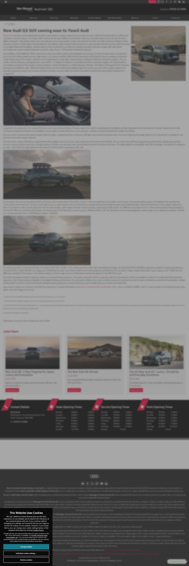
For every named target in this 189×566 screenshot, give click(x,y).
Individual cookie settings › (26, 553)
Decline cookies (26, 560)
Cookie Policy (38, 530)
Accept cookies (26, 547)
